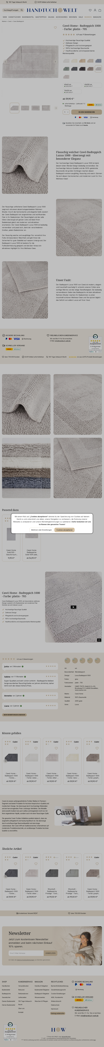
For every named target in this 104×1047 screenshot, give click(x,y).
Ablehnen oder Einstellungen (41, 530)
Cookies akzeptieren (64, 530)
